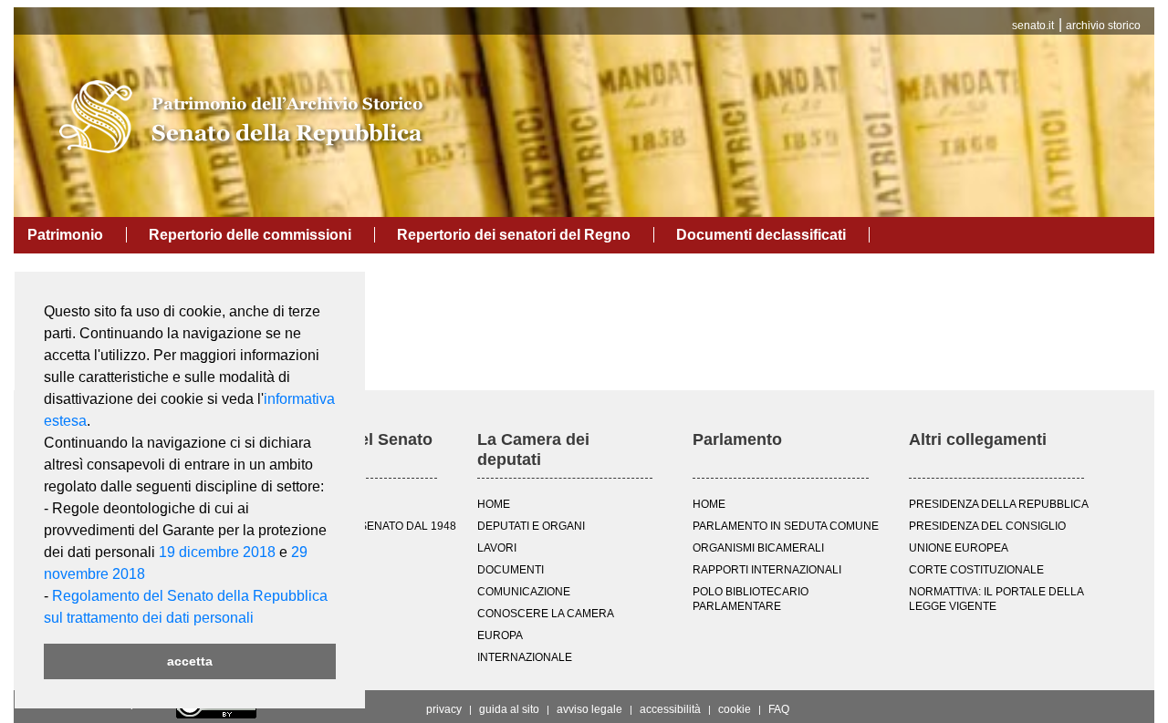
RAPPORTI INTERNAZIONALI (767, 569)
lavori (496, 548)
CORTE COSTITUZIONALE (976, 569)
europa (500, 635)
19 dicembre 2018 (217, 552)
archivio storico (1103, 25)
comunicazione (523, 591)
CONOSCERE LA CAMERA (545, 613)
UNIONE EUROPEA (958, 548)
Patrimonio (65, 235)
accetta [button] (190, 661)
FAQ (778, 709)
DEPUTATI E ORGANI (531, 526)
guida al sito (509, 709)
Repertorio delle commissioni (250, 235)
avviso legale (589, 709)
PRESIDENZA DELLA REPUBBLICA (999, 504)
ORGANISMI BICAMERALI (758, 548)
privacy (444, 709)
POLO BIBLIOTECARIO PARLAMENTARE (750, 599)
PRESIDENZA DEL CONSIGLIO (987, 526)
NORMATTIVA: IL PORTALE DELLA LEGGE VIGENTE (996, 599)
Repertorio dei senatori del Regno (514, 235)
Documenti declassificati (761, 235)
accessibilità (670, 709)
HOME (493, 504)
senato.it (1033, 25)
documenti (510, 569)
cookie (734, 709)
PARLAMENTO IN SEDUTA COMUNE (786, 526)
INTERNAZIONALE (524, 657)
